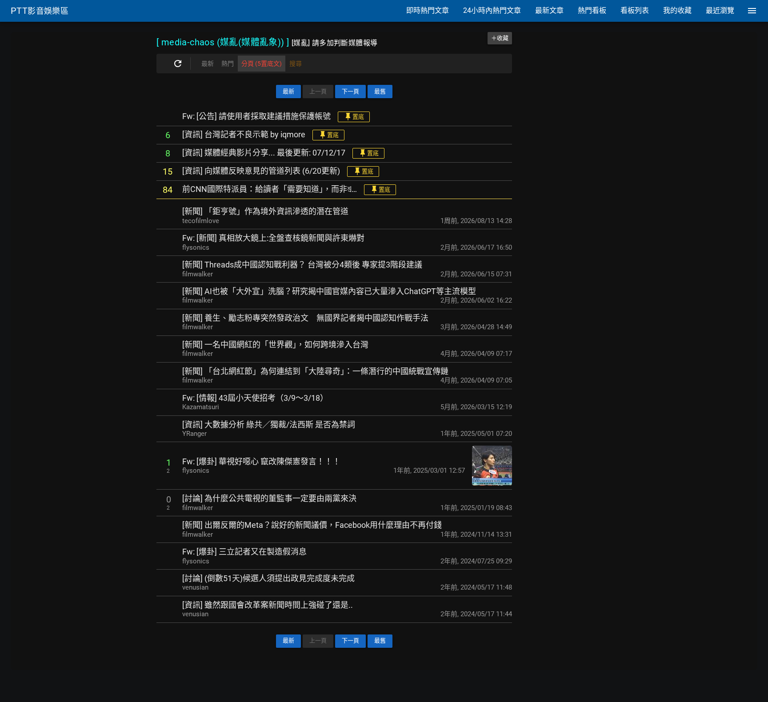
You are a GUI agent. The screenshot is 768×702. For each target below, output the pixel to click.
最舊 (380, 91)
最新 (288, 91)
